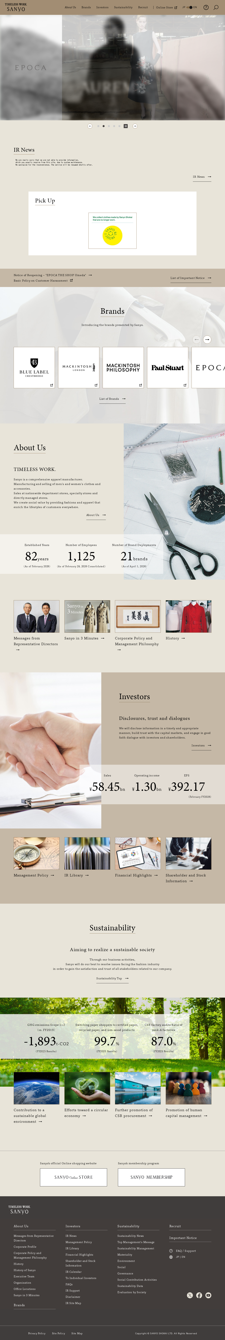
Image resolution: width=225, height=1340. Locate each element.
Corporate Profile (25, 1247)
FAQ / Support (186, 1251)
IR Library (72, 1248)
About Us (70, 7)
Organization (22, 1282)
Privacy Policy (36, 1333)
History (19, 1264)
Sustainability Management (135, 1248)
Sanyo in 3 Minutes (26, 1295)
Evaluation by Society (131, 1292)
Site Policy (58, 1333)
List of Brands (109, 398)
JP (177, 1257)
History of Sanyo (25, 1270)
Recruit (143, 7)
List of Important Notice (187, 278)
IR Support (73, 1290)
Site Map (77, 1333)
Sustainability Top (109, 978)
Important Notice (183, 1237)
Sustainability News (130, 1236)
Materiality (124, 1254)
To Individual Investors (81, 1278)
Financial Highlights (79, 1254)
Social (121, 1267)
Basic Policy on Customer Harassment (41, 280)
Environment (126, 1261)
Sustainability (123, 7)
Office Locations (25, 1289)
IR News (199, 176)
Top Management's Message (136, 1242)
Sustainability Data (130, 1286)
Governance (125, 1273)
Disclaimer (73, 1297)
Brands (86, 7)
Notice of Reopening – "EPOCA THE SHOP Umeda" (50, 275)
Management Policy (79, 1242)
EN (183, 1257)
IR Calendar (74, 1272)
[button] (89, 126)
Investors (102, 7)
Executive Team (24, 1276)
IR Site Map (73, 1303)
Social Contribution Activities (137, 1280)
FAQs (69, 1284)
